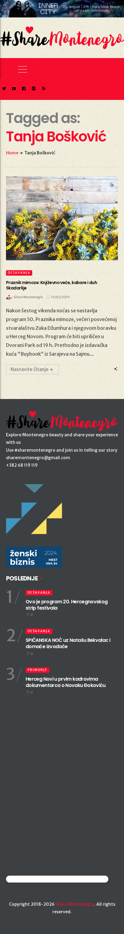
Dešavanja (19, 273)
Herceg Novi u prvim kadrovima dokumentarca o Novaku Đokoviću (66, 682)
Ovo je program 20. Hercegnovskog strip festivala (67, 604)
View (58, 218)
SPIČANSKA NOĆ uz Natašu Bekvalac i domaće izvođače (68, 643)
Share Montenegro (74, 904)
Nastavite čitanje (29, 369)
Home (12, 153)
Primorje (37, 670)
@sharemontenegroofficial (32, 879)
